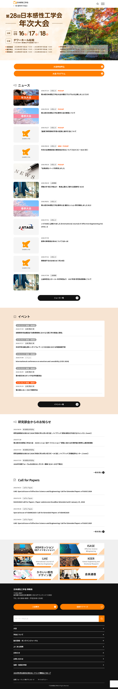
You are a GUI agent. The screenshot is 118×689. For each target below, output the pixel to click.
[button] (103, 4)
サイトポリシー (43, 679)
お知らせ (16, 653)
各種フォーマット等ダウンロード (23, 679)
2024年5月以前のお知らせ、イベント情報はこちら (31, 673)
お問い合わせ (18, 659)
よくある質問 (18, 646)
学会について (18, 634)
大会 (15, 628)
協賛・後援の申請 (20, 665)
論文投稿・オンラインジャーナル (25, 640)
